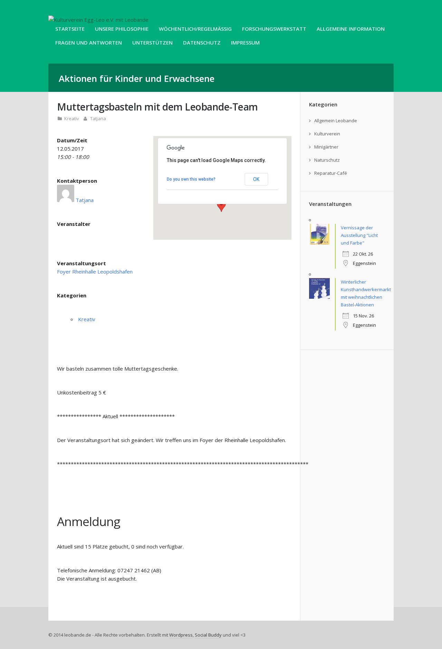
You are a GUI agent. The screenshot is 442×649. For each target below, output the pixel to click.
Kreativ (71, 118)
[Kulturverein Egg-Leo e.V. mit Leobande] (98, 19)
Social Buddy (208, 635)
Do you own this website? (191, 179)
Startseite (70, 29)
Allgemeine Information (351, 29)
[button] (221, 205)
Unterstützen (152, 42)
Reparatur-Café (330, 173)
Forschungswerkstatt (274, 29)
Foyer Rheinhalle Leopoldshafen (95, 271)
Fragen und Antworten (88, 42)
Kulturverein (327, 134)
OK (256, 179)
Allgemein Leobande (335, 120)
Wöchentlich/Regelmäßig (195, 29)
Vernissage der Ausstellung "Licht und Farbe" (359, 235)
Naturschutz (327, 160)
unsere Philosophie (121, 29)
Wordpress (181, 635)
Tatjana (98, 118)
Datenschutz (202, 42)
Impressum (245, 42)
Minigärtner (326, 147)
